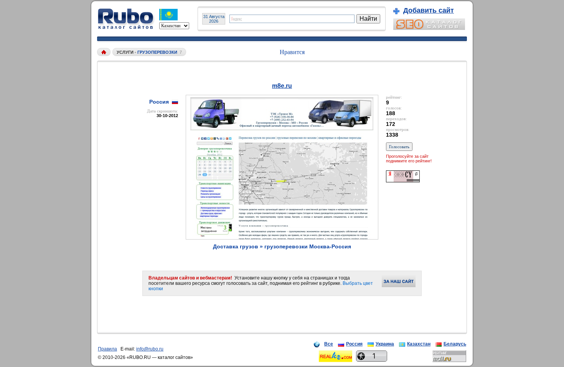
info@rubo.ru (149, 349)
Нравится (292, 52)
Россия (354, 344)
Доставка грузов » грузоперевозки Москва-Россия (282, 246)
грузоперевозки (157, 52)
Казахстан (418, 344)
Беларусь (455, 344)
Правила (107, 349)
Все (328, 344)
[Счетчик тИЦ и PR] (403, 180)
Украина (385, 344)
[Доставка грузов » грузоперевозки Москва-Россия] (282, 237)
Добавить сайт (428, 10)
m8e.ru (282, 86)
